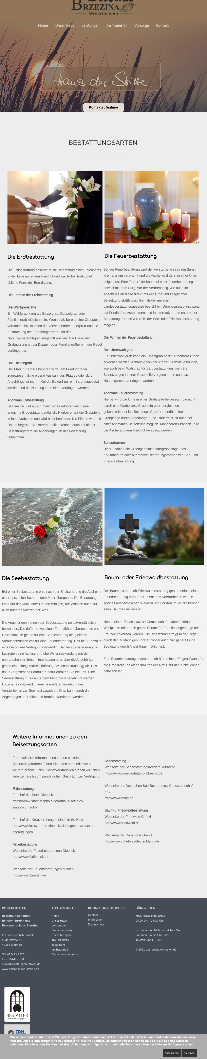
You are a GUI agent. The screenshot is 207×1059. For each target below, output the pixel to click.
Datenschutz (96, 924)
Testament (58, 944)
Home (43, 25)
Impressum (95, 919)
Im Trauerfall (117, 25)
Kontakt (162, 25)
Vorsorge (141, 25)
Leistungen (90, 25)
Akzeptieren (171, 1053)
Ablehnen (189, 1053)
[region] (103, 56)
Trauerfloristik (60, 939)
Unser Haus (64, 25)
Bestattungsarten (62, 930)
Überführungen (61, 935)
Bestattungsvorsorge (65, 954)
